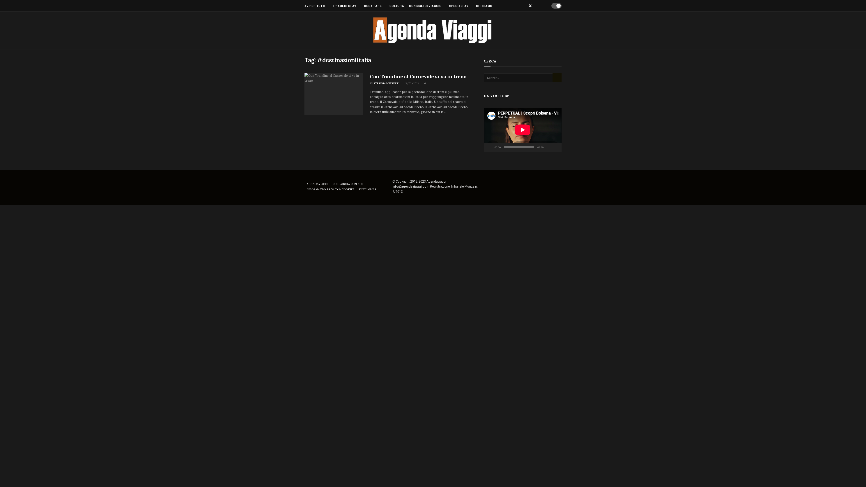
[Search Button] (543, 5)
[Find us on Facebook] (515, 5)
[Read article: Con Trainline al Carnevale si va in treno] (333, 94)
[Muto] (548, 147)
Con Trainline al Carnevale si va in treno (418, 76)
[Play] (489, 147)
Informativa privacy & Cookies (331, 189)
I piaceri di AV (344, 6)
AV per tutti (314, 6)
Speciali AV (458, 6)
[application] (523, 130)
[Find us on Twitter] (530, 5)
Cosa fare (373, 6)
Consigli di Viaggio (425, 6)
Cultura (396, 6)
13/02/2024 (411, 83)
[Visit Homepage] (433, 30)
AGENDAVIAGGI (317, 184)
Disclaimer (367, 189)
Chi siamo (484, 6)
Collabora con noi (348, 184)
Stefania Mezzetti (386, 83)
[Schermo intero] (555, 147)
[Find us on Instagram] (522, 5)
